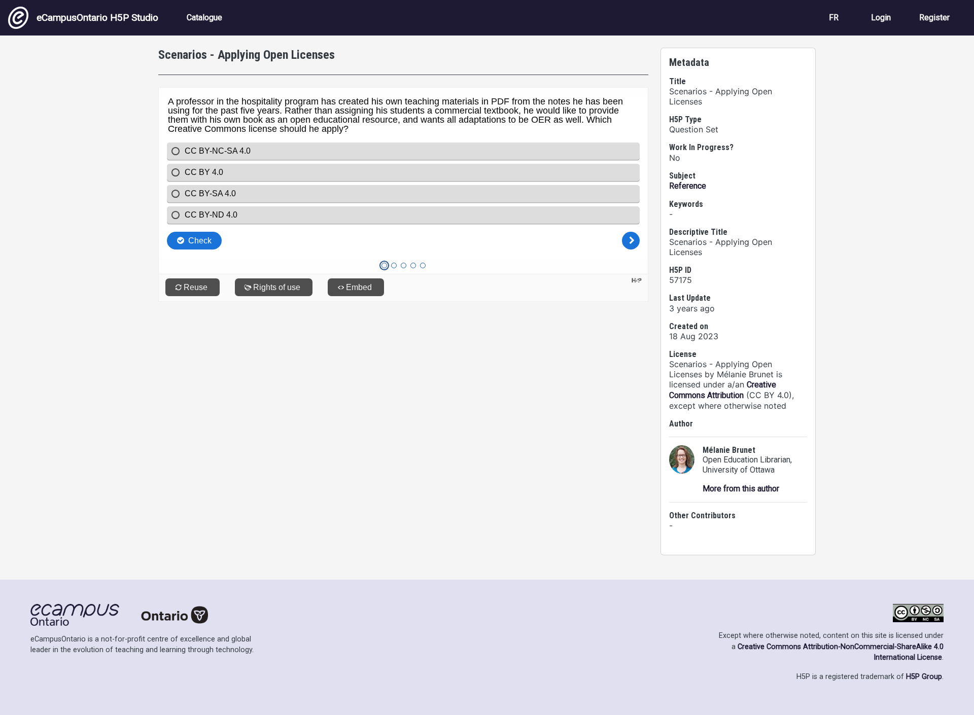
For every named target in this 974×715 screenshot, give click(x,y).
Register (934, 17)
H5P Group (924, 676)
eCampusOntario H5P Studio (97, 17)
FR (834, 17)
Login (881, 17)
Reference (687, 186)
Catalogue (204, 17)
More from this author (741, 488)
